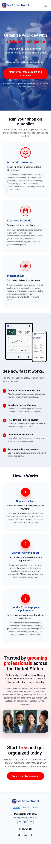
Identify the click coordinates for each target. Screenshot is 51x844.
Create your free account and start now (25, 74)
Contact (16, 807)
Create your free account (25, 776)
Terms (35, 807)
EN (25, 822)
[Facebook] (31, 835)
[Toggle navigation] (45, 5)
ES (20, 822)
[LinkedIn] (25, 835)
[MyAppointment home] (15, 5)
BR (31, 822)
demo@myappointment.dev (25, 817)
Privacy (26, 807)
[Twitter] (19, 835)
